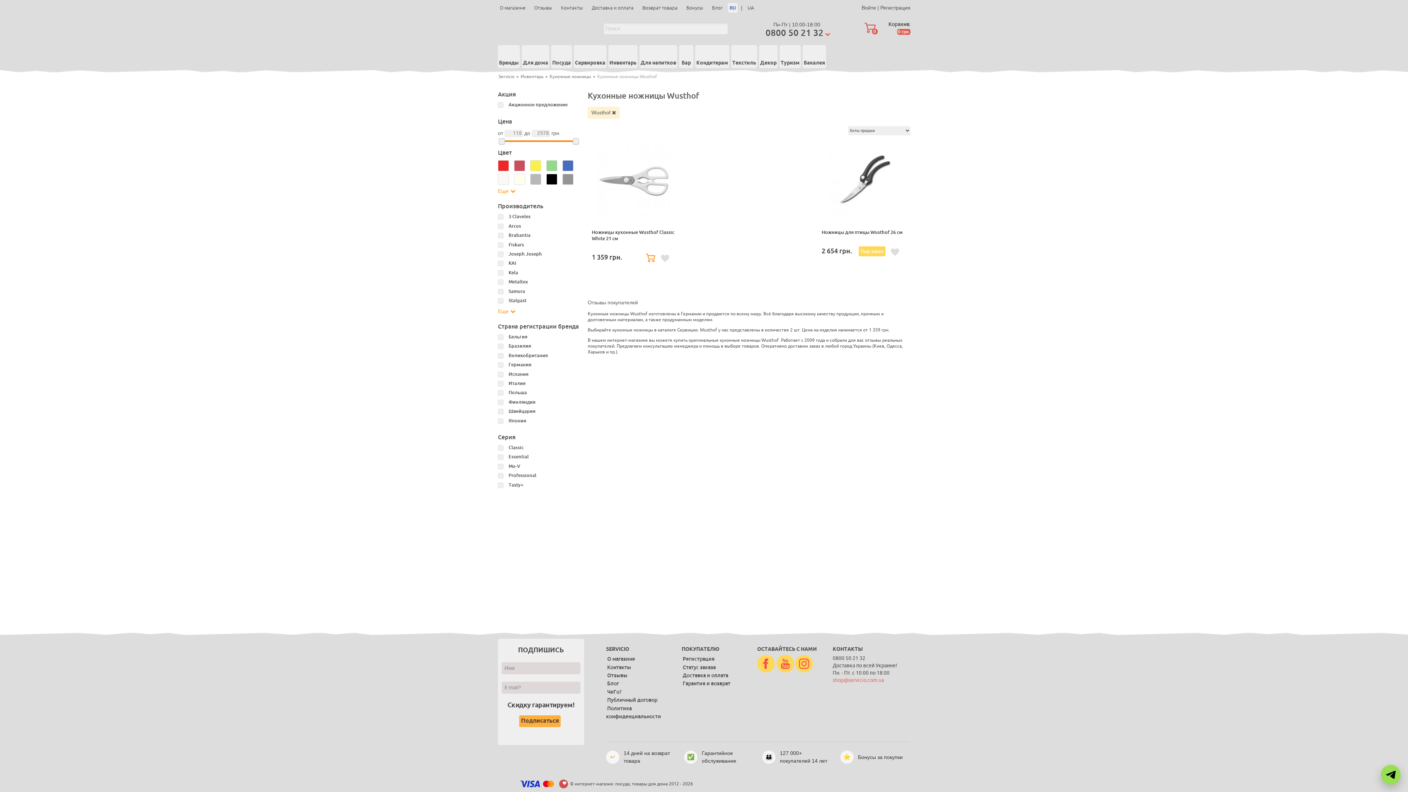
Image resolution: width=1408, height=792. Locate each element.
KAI (512, 263)
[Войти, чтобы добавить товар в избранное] (665, 258)
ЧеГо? (614, 692)
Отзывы (543, 8)
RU (733, 8)
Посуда (561, 63)
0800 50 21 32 (795, 32)
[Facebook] (766, 664)
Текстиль (744, 63)
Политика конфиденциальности (633, 712)
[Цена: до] (576, 141)
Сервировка (590, 63)
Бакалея (814, 63)
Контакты (572, 8)
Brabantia (520, 235)
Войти (869, 8)
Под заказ (872, 251)
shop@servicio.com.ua (858, 680)
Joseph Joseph (525, 254)
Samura (517, 291)
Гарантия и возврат (706, 683)
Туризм (790, 63)
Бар (686, 63)
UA (751, 8)
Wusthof (601, 112)
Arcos (515, 226)
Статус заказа (699, 667)
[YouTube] (785, 664)
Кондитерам (712, 63)
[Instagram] (804, 664)
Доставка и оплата (613, 8)
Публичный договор (632, 700)
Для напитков (658, 63)
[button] (1391, 775)
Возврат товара (660, 8)
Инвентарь (623, 63)
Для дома (535, 63)
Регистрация (895, 8)
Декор (768, 63)
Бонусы (694, 8)
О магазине (512, 8)
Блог (717, 8)
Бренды (509, 63)
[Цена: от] (502, 141)
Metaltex (518, 282)
